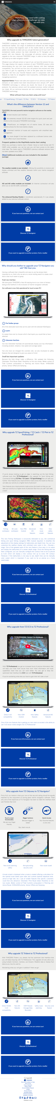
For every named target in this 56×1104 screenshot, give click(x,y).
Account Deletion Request (28, 1088)
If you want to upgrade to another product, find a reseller (28, 253)
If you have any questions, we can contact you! (28, 213)
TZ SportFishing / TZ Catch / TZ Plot (16, 99)
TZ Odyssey (42, 99)
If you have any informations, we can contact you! (28, 739)
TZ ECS (33, 99)
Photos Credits (28, 1086)
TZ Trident (51, 99)
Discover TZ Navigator (28, 233)
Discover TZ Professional (28, 594)
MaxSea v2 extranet (28, 1093)
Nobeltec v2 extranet (28, 1095)
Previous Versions (28, 1090)
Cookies (28, 1089)
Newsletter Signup (28, 1092)
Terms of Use (28, 1083)
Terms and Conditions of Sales (28, 1082)
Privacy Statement (28, 1085)
